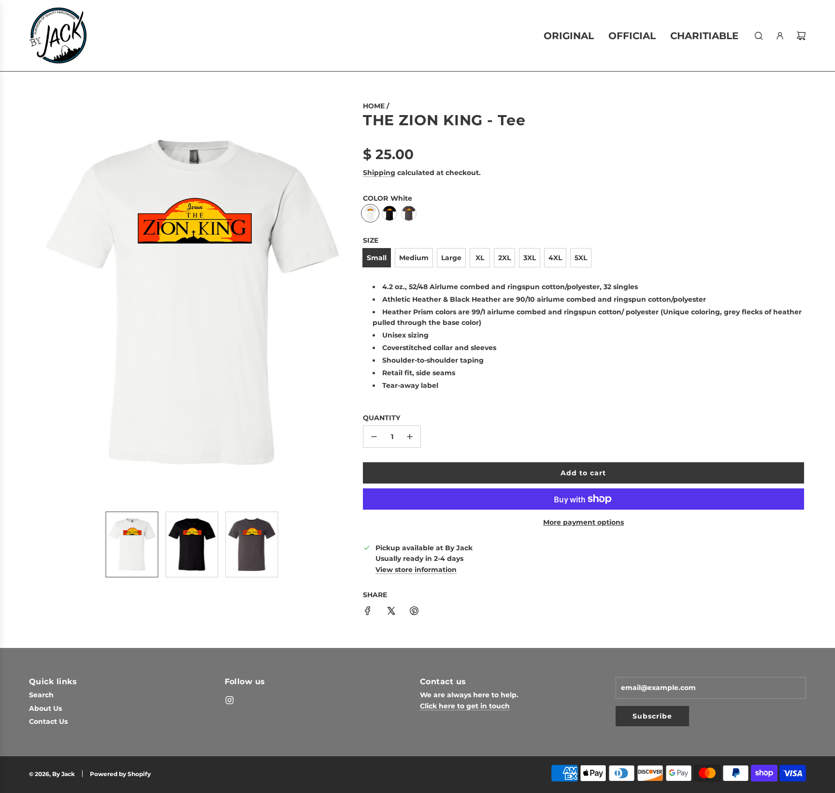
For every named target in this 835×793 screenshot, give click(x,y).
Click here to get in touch (465, 706)
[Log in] (780, 35)
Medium (414, 257)
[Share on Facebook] (367, 612)
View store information (416, 569)
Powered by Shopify (120, 774)
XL (479, 257)
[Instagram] (229, 700)
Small (377, 257)
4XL (555, 257)
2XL (504, 257)
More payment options (583, 522)
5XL (581, 257)
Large (451, 257)
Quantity (381, 417)
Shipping (379, 172)
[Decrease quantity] (374, 436)
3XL (529, 257)
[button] (38, 302)
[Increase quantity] (409, 436)
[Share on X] (391, 612)
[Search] (758, 35)
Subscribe (652, 716)
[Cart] (801, 35)
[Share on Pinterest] (414, 612)
